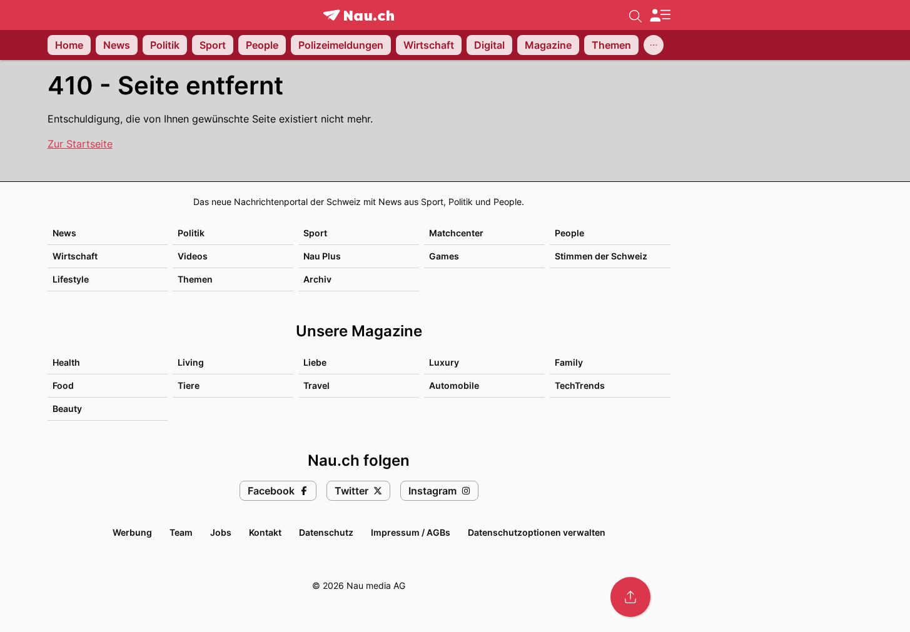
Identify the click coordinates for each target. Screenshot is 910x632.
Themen (195, 279)
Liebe (314, 362)
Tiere (189, 385)
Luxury (444, 362)
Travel (316, 385)
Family (569, 362)
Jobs (220, 532)
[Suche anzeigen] (635, 15)
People (569, 233)
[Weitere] (654, 45)
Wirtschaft (75, 256)
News (64, 233)
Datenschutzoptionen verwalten (536, 532)
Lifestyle (71, 279)
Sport (315, 233)
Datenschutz (326, 532)
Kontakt (265, 532)
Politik (191, 233)
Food (63, 385)
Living (191, 362)
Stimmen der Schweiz (601, 256)
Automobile (454, 385)
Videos (193, 256)
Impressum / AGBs (410, 532)
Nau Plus (322, 256)
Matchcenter (456, 233)
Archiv (317, 279)
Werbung (132, 532)
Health (66, 362)
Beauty (67, 408)
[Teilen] (630, 597)
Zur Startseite (80, 144)
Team (181, 532)
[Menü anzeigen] (659, 15)
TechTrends (580, 385)
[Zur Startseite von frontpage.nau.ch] (358, 15)
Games (444, 256)
